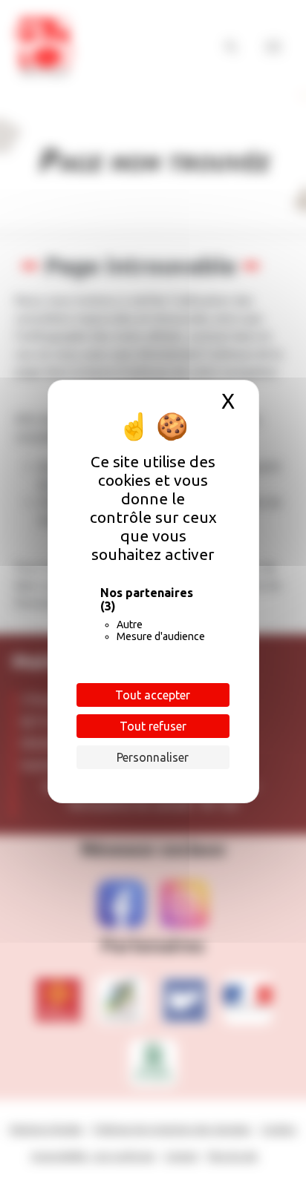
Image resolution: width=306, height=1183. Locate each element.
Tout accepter (152, 695)
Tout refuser (153, 726)
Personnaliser (153, 757)
